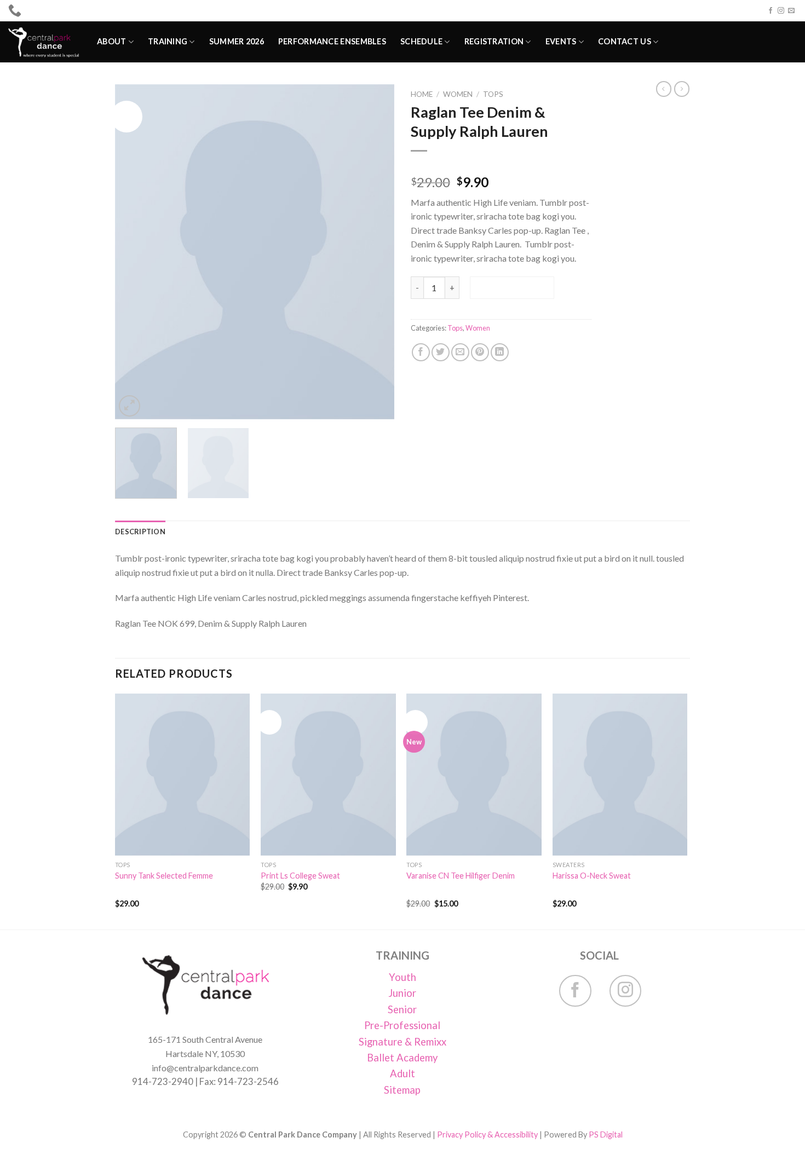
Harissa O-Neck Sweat (592, 875)
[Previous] (134, 251)
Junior (402, 993)
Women (458, 94)
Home (422, 94)
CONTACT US (624, 41)
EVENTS (561, 41)
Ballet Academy (402, 1058)
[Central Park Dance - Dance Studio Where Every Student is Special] (44, 41)
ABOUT (111, 41)
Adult (402, 1073)
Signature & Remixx (402, 1042)
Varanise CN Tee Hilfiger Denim (460, 875)
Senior (402, 1009)
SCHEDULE (421, 41)
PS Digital (606, 1134)
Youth (402, 977)
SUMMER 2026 (236, 41)
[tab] (140, 531)
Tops (493, 94)
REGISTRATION (494, 41)
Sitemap (402, 1090)
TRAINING (167, 41)
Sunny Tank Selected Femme (164, 875)
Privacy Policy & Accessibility (487, 1134)
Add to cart (512, 287)
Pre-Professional (402, 1025)
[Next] (375, 251)
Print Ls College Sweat (300, 875)
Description (140, 531)
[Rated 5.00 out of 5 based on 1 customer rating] (501, 164)
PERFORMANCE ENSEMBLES (332, 41)
